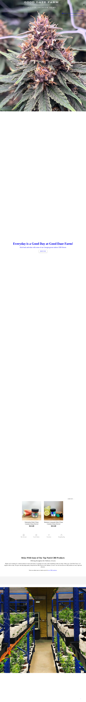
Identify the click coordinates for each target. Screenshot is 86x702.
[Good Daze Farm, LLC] (41, 4)
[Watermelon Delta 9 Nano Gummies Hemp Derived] (31, 510)
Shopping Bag (61, 537)
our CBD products (52, 570)
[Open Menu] (84, 5)
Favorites (49, 537)
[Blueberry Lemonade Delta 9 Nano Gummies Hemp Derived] (53, 510)
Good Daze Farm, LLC (77, 15)
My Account (24, 537)
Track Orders (36, 537)
